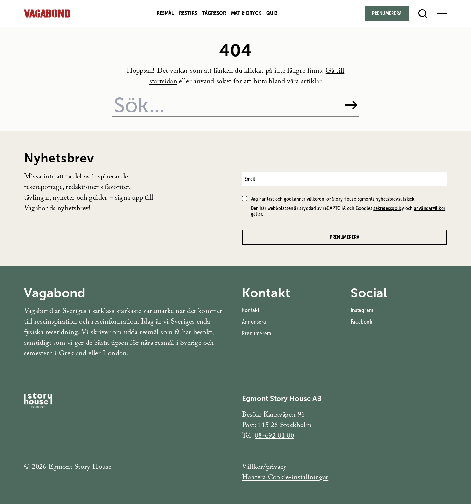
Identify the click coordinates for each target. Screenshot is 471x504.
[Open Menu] (442, 13)
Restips (188, 13)
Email (249, 179)
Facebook (361, 321)
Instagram (362, 310)
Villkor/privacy (264, 468)
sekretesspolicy (388, 208)
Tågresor (214, 13)
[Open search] (422, 13)
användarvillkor (429, 208)
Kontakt (251, 310)
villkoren (315, 199)
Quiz (272, 13)
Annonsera (254, 321)
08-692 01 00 (274, 436)
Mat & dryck (246, 13)
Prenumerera (386, 13)
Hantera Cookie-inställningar (285, 478)
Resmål (165, 13)
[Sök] (351, 105)
